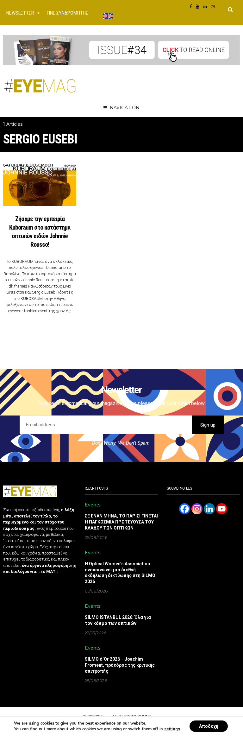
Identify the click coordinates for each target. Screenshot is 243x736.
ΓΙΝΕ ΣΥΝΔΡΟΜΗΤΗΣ (67, 13)
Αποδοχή (208, 726)
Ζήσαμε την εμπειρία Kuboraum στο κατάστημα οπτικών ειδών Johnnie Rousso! (39, 231)
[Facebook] (184, 508)
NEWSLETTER (20, 13)
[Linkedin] (209, 508)
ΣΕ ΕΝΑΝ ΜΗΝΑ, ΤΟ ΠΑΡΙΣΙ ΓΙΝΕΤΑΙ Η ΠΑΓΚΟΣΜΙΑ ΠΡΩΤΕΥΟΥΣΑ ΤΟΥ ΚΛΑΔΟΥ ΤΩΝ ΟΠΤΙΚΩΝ (121, 521)
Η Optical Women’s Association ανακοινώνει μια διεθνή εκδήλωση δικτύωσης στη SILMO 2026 (120, 572)
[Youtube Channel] (221, 508)
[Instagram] (196, 508)
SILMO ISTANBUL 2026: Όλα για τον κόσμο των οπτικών (118, 620)
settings (172, 728)
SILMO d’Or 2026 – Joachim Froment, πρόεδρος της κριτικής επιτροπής (120, 665)
